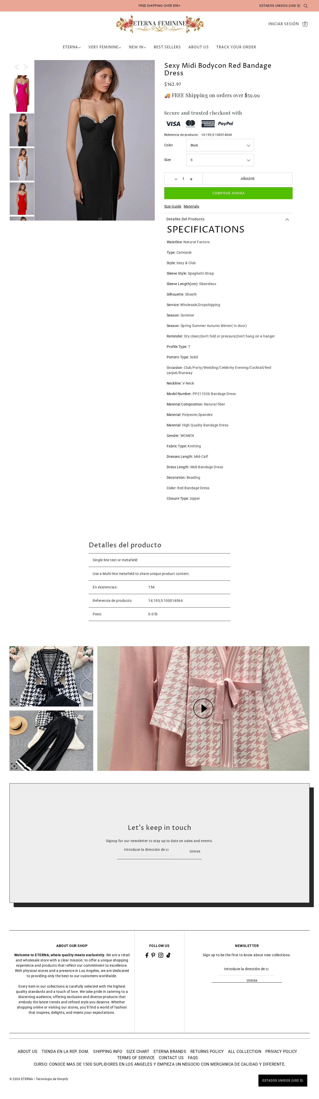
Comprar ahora (228, 193)
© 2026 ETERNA (21, 1079)
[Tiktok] (168, 955)
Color (168, 145)
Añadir (248, 179)
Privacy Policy (281, 1051)
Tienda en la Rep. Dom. (65, 1051)
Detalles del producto (185, 219)
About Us (27, 1051)
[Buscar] (306, 5)
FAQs (193, 1057)
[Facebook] (147, 955)
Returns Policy (207, 1051)
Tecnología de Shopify (52, 1079)
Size (167, 160)
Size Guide (172, 206)
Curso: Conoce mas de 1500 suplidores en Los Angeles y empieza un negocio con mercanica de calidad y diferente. (160, 1064)
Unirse (195, 851)
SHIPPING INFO (107, 1051)
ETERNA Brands (170, 1051)
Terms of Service (136, 1057)
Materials (191, 206)
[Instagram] (160, 955)
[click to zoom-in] (146, 68)
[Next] (25, 67)
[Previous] (17, 67)
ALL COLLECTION (244, 1051)
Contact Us (171, 1057)
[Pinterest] (153, 955)
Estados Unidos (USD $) (279, 5)
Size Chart (137, 1051)
